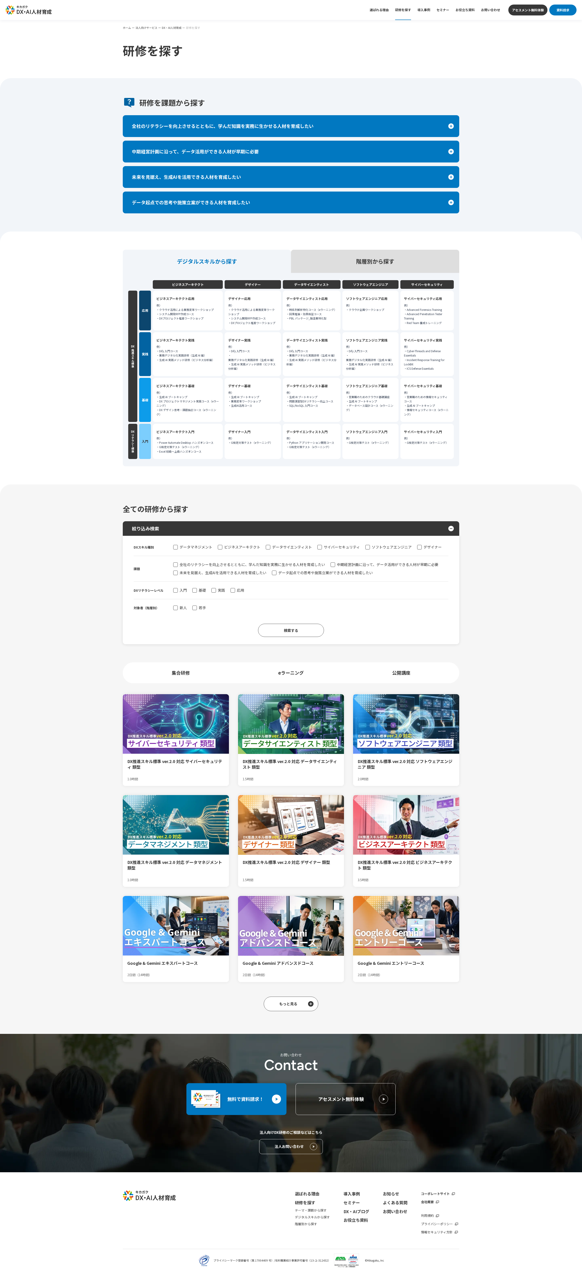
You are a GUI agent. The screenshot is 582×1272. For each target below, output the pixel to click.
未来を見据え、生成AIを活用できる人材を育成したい (223, 572)
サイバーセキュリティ (342, 547)
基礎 (202, 590)
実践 (221, 590)
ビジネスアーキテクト (242, 547)
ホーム (127, 28)
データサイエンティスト (292, 547)
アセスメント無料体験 (528, 10)
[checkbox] (175, 547)
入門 (183, 590)
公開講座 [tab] (401, 672)
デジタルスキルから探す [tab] (207, 261)
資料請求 (563, 10)
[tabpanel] (291, 369)
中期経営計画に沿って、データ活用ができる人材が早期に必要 (387, 564)
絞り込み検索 (145, 528)
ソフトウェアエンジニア (392, 547)
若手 (202, 607)
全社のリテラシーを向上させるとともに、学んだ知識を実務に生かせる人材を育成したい (252, 564)
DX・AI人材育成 (171, 28)
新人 (183, 607)
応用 (240, 590)
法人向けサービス (146, 28)
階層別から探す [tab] (375, 261)
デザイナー (433, 547)
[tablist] (291, 261)
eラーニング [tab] (291, 672)
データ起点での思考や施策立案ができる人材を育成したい (325, 572)
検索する (291, 630)
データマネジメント (196, 547)
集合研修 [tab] (181, 672)
